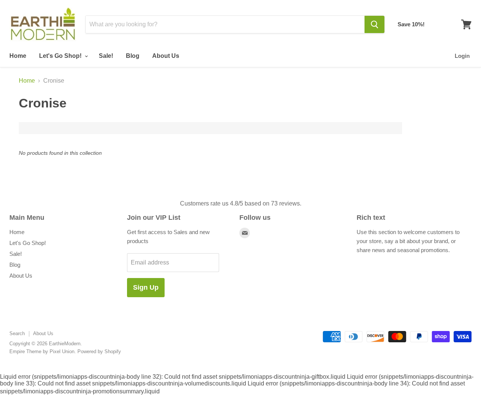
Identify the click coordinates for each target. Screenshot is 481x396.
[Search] (374, 24)
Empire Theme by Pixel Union (41, 351)
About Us (165, 56)
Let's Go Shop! (61, 56)
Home (17, 56)
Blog (132, 56)
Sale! (106, 56)
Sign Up (146, 287)
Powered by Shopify (99, 351)
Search (17, 333)
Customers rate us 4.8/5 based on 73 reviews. (240, 203)
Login (462, 56)
